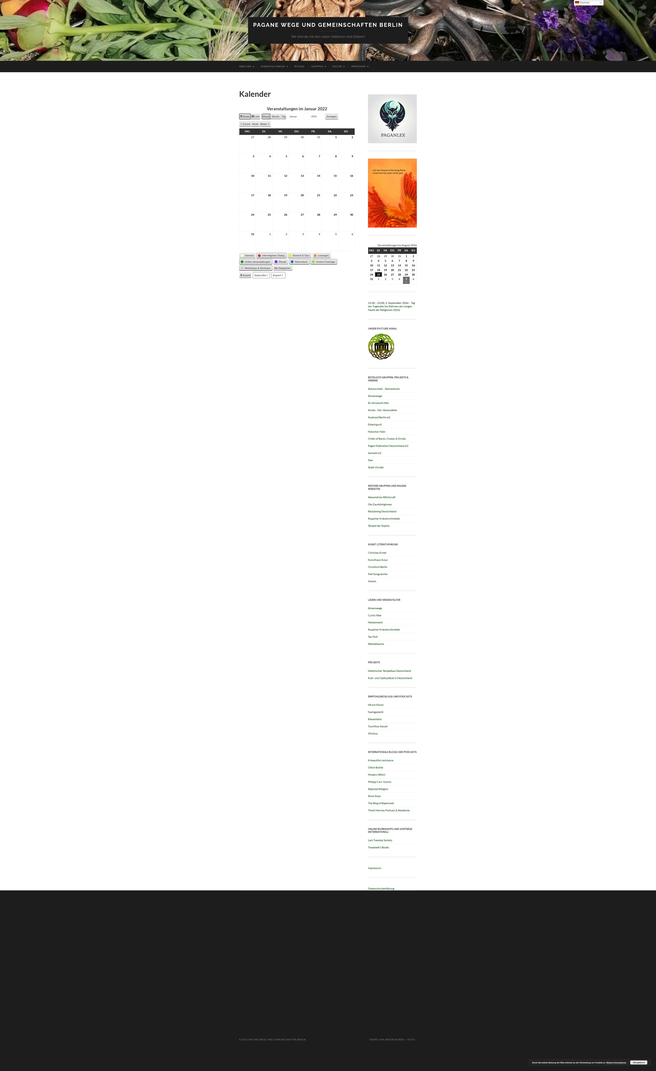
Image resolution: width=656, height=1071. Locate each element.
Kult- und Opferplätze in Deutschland (390, 678)
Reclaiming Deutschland (382, 511)
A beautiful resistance (380, 760)
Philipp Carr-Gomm (379, 781)
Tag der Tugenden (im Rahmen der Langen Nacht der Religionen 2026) (391, 306)
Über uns (245, 66)
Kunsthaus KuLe (377, 559)
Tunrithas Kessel (377, 726)
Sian (370, 460)
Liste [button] (255, 117)
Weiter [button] (263, 124)
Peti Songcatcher (378, 574)
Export (277, 275)
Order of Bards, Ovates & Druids (387, 438)
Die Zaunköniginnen (380, 504)
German (584, 2)
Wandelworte (376, 643)
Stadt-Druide (376, 467)
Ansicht (245, 276)
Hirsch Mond (375, 704)
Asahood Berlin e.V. (379, 417)
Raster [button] (245, 117)
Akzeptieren (639, 1062)
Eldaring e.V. (375, 424)
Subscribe (260, 275)
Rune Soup (374, 795)
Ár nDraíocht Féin (378, 402)
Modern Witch (376, 774)
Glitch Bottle (375, 767)
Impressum (358, 66)
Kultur (337, 66)
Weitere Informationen (616, 1062)
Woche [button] (275, 116)
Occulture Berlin (377, 566)
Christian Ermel (377, 552)
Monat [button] (266, 116)
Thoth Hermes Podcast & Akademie (389, 810)
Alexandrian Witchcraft (381, 497)
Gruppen (317, 66)
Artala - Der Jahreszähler (382, 410)
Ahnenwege (375, 395)
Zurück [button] (246, 124)
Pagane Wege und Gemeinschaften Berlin (328, 25)
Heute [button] (255, 124)
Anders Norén (394, 1039)
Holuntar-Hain (376, 431)
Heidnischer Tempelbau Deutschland (389, 670)
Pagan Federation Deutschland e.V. (388, 445)
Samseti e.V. (374, 452)
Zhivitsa (373, 733)
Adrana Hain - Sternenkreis (384, 388)
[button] (247, 255)
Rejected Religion (378, 788)
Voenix (372, 581)
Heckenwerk (375, 622)
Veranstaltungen (273, 66)
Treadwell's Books (378, 847)
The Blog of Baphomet (381, 803)
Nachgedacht (376, 711)
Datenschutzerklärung (381, 888)
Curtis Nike (374, 615)
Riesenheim (375, 719)
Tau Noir (373, 636)
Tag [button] (284, 116)
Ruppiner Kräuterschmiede (384, 518)
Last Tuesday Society (380, 840)
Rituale (299, 66)
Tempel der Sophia (378, 525)
